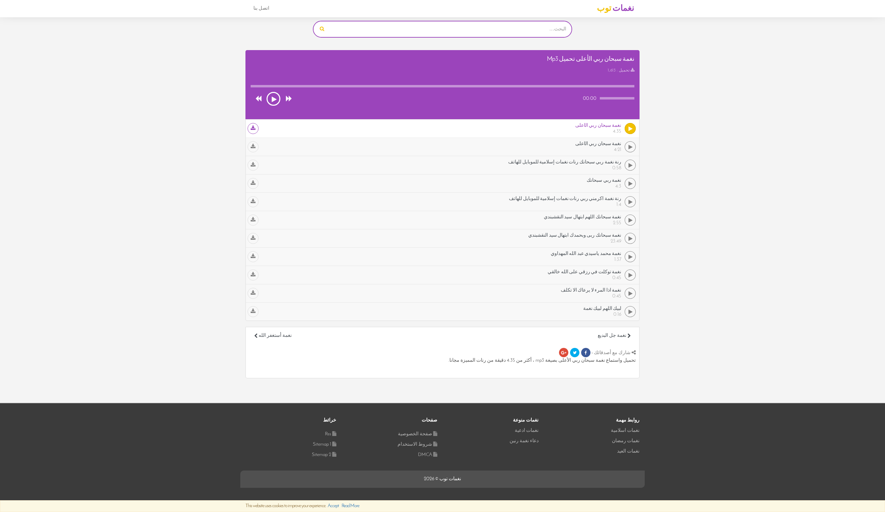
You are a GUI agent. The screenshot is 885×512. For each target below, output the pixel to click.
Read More (350, 506)
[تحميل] (253, 128)
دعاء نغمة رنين (524, 441)
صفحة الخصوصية (415, 434)
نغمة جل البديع (612, 335)
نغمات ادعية (527, 430)
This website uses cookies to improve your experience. (302, 506)
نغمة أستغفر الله (275, 335)
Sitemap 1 (322, 444)
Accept (333, 506)
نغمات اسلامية (625, 430)
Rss (328, 434)
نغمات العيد (628, 451)
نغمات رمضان (626, 441)
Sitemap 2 (321, 454)
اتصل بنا (261, 8)
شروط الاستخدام (415, 444)
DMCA (425, 454)
